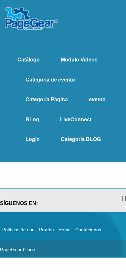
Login (33, 139)
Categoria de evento (50, 79)
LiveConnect (75, 119)
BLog (32, 119)
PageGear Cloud (17, 249)
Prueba (46, 229)
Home (64, 229)
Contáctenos (88, 229)
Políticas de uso (18, 229)
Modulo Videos (79, 59)
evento (97, 99)
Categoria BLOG (81, 139)
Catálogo (28, 59)
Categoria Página (47, 99)
